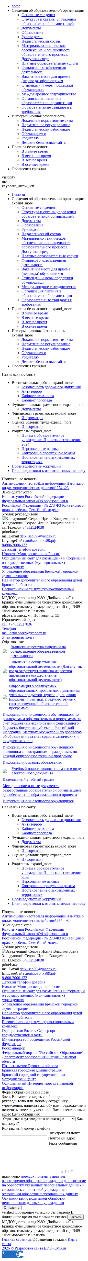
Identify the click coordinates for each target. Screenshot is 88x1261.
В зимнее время (35, 151)
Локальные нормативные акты (47, 120)
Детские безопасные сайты (44, 142)
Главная (18, 194)
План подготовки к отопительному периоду (49, 471)
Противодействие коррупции (36, 466)
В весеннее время (36, 156)
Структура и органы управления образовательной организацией (49, 21)
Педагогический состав (41, 41)
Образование (32, 32)
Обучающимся (34, 134)
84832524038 (33, 527)
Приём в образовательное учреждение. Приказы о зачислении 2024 (51, 439)
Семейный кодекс (43, 510)
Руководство (32, 37)
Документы (31, 28)
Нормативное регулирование (46, 125)
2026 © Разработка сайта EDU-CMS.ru (34, 1248)
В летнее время (34, 160)
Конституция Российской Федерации (33, 496)
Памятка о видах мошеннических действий (43, 485)
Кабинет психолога (38, 396)
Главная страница (17, 1239)
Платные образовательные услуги (50, 63)
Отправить (12, 1207)
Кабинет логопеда (37, 400)
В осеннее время (35, 164)
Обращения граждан (29, 169)
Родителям (30, 138)
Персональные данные (40, 448)
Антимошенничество (20, 483)
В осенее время (34, 326)
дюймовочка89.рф (40, 540)
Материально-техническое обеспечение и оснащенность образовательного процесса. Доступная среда (46, 52)
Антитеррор (32, 391)
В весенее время (35, 317)
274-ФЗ (62, 488)
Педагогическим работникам (46, 129)
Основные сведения (38, 15)
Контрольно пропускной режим (48, 453)
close (45, 1092)
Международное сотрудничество (49, 94)
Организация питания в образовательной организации (47, 100)
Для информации (52, 483)
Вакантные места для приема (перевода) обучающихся (46, 78)
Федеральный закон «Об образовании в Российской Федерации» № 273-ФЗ (35, 503)
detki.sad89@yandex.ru (38, 536)
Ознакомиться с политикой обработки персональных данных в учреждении (34, 1200)
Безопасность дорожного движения (51, 387)
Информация (32, 418)
